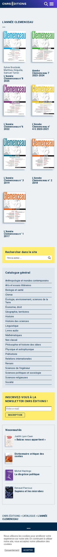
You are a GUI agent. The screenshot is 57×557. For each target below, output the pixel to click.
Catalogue (28, 515)
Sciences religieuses (16, 377)
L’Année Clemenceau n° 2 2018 (42, 180)
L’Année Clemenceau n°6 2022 (13, 126)
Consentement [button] (12, 550)
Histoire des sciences (17, 321)
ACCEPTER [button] (28, 550)
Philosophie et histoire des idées (23, 344)
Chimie (9, 294)
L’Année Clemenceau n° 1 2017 (14, 234)
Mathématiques (13, 335)
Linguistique (11, 325)
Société (9, 382)
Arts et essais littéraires (18, 285)
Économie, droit (13, 307)
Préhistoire (11, 354)
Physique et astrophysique (19, 349)
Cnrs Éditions (11, 515)
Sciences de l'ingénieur (17, 368)
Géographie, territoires (17, 311)
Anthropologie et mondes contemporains (27, 280)
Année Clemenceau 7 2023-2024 (40, 73)
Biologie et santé (14, 290)
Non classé (11, 340)
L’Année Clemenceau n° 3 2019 (14, 180)
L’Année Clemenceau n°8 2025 (13, 78)
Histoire (9, 316)
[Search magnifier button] (49, 258)
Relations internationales (18, 358)
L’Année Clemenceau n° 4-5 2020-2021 (41, 126)
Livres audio (11, 330)
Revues (9, 363)
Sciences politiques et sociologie (23, 372)
